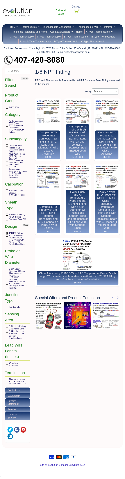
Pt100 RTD (13, 107)
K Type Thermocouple (98, 31)
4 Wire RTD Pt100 (16, 195)
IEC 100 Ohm (14, 307)
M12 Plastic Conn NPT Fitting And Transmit (16, 156)
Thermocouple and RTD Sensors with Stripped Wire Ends (17, 381)
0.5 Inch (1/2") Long (17, 326)
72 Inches (13, 366)
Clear (25, 225)
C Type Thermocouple (93, 41)
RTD (12, 27)
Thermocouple (29, 27)
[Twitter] (10, 430)
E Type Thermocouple (76, 36)
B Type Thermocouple (66, 41)
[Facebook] (17, 430)
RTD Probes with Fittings (16, 131)
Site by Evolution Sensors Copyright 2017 (62, 465)
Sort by (88, 91)
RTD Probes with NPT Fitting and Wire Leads (16, 162)
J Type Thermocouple (22, 36)
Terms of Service (12, 416)
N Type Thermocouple (103, 36)
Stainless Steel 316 (17, 219)
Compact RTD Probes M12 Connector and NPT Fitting (17, 148)
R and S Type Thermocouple (35, 41)
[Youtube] (23, 430)
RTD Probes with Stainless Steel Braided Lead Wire (16, 242)
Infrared (108, 27)
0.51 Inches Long (16, 329)
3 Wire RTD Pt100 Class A (16, 191)
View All (24, 78)
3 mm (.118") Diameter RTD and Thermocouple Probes (16, 272)
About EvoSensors (60, 31)
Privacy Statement (12, 402)
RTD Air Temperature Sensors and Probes (17, 169)
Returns (11, 409)
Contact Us (13, 390)
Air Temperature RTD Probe (15, 122)
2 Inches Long (14, 338)
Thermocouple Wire (87, 27)
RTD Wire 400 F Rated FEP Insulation (15, 175)
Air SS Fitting (14, 217)
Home (79, 31)
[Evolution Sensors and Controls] (17, 13)
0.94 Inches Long (16, 331)
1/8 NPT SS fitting (16, 214)
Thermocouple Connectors (57, 27)
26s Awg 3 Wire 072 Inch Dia (17, 286)
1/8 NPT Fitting (15, 233)
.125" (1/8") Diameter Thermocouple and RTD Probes (16, 280)
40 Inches (13, 363)
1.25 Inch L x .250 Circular (16, 334)
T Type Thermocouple (49, 36)
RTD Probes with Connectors (16, 126)
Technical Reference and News (30, 31)
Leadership (13, 395)
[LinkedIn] (10, 436)
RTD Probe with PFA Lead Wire (15, 236)
